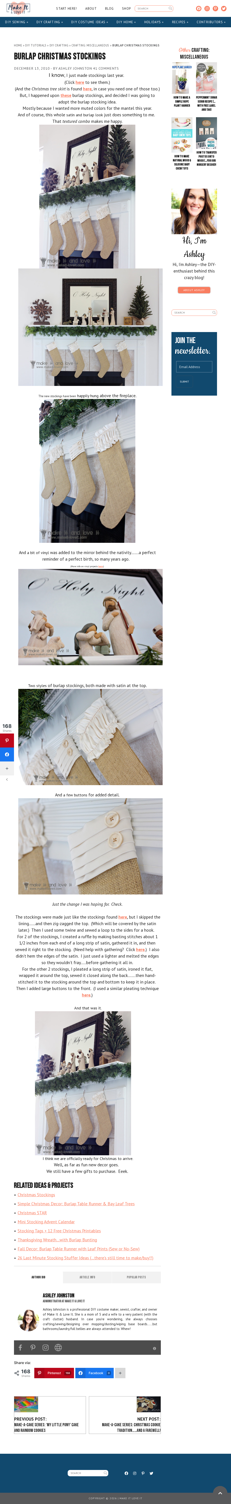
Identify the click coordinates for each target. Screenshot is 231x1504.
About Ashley (194, 290)
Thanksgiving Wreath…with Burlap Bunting (57, 1240)
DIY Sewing (15, 22)
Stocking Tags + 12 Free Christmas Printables (59, 1230)
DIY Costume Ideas (88, 22)
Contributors (210, 22)
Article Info (87, 1277)
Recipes (179, 22)
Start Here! (66, 8)
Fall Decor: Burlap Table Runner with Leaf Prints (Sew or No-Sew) (79, 1249)
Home (18, 45)
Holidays (153, 22)
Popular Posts (136, 1277)
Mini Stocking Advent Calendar (46, 1221)
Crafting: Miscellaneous (90, 45)
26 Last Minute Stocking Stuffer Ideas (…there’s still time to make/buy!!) (85, 1258)
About (91, 8)
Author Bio (38, 1277)
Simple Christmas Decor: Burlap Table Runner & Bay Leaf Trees (76, 1203)
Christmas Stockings (36, 1194)
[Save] (87, 196)
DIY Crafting (49, 22)
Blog (109, 8)
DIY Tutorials (35, 45)
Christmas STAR (32, 1212)
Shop (126, 8)
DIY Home (125, 22)
